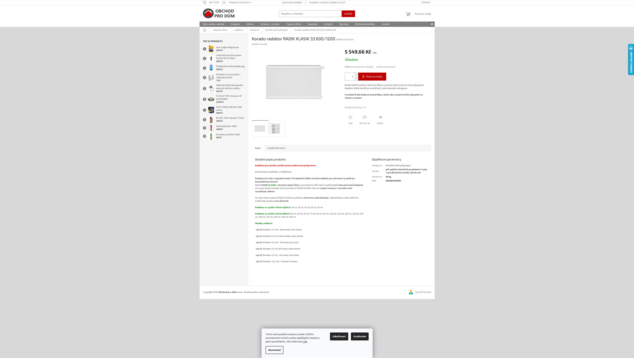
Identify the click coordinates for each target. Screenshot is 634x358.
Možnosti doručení (386, 67)
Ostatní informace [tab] (276, 148)
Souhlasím (359, 336)
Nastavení (274, 350)
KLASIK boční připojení (398, 165)
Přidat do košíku (374, 76)
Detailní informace (354, 107)
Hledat (348, 13)
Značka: (259, 44)
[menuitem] (214, 24)
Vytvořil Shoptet (423, 292)
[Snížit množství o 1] (356, 78)
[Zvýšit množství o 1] (356, 75)
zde (305, 341)
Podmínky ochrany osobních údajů (327, 2)
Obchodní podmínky (292, 2)
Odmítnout (339, 336)
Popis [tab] (258, 148)
